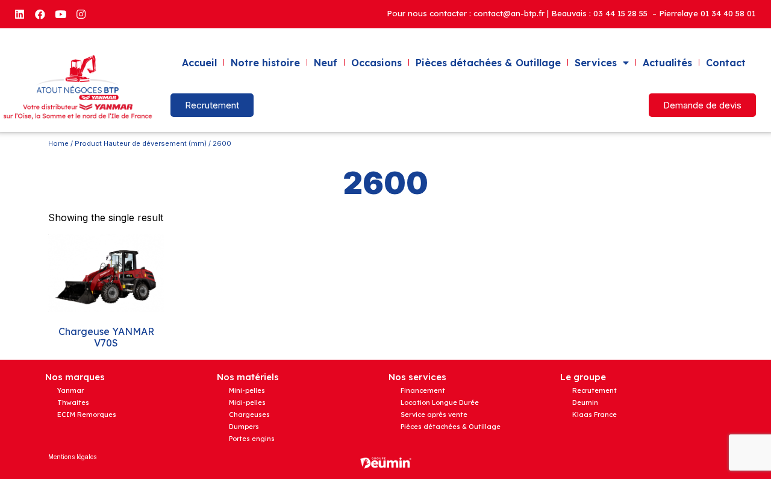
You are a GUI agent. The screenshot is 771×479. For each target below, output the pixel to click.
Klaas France (594, 414)
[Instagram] (80, 14)
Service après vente (434, 414)
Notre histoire (265, 63)
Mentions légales (72, 456)
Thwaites (73, 402)
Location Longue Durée (440, 402)
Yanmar (70, 390)
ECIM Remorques (86, 414)
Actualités (667, 63)
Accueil (199, 63)
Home (58, 143)
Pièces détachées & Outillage (488, 63)
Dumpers (244, 426)
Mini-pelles (247, 390)
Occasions (376, 63)
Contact (726, 63)
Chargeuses (249, 414)
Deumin (585, 402)
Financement (423, 390)
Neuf (325, 63)
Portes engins (252, 438)
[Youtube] (60, 14)
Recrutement (594, 390)
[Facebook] (40, 14)
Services (596, 63)
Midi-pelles (247, 402)
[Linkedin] (19, 14)
